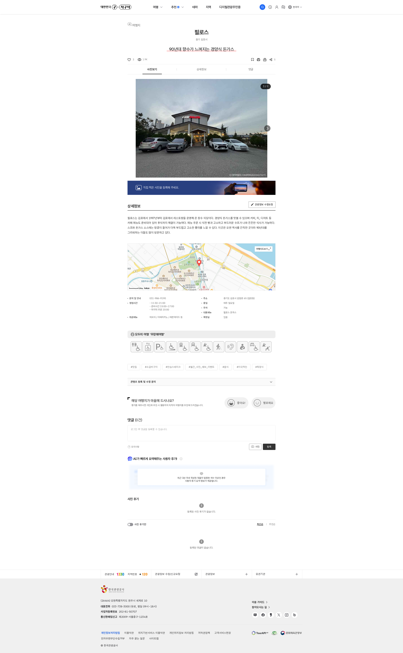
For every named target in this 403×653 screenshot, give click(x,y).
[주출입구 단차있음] (171, 346)
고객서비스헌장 (222, 632)
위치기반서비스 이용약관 (151, 632)
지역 (208, 7)
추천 (173, 7)
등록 (269, 446)
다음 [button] (267, 128)
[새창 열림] (257, 59)
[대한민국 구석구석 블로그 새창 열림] (255, 615)
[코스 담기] (263, 59)
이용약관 (129, 632)
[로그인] (277, 7)
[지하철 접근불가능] (183, 346)
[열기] (271, 382)
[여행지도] (283, 7)
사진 (257, 446)
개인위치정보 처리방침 (181, 632)
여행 (155, 7)
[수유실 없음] (242, 346)
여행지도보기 (263, 249)
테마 (195, 7)
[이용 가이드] (270, 7)
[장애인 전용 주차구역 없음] (159, 346)
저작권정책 (204, 632)
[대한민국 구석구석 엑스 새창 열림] (278, 615)
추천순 (272, 524)
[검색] (262, 7)
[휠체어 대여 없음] (207, 346)
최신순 (260, 524)
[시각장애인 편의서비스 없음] (218, 346)
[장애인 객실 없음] (254, 346)
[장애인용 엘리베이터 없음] (147, 346)
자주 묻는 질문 (137, 638)
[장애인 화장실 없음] (136, 346)
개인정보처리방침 (110, 632)
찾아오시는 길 (259, 607)
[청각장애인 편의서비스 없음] (230, 346)
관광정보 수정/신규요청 (167, 574)
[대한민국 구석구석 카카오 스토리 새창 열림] (271, 615)
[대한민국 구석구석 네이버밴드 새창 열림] (294, 615)
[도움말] (129, 446)
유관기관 (260, 574)
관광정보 (210, 574)
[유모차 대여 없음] (266, 346)
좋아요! (241, 403)
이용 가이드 (258, 602)
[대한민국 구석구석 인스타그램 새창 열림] (286, 615)
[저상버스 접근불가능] (195, 346)
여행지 (136, 25)
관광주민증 (229, 7)
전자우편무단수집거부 (113, 638)
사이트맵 (154, 638)
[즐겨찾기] (251, 59)
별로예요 (268, 403)
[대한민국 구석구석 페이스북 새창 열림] (263, 615)
